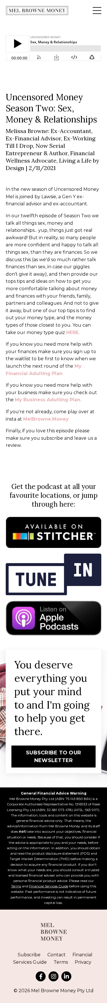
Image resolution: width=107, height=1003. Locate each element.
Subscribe (29, 954)
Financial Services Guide (48, 886)
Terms (16, 886)
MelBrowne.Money (46, 419)
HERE (72, 332)
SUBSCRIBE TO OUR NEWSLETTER (53, 756)
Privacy (83, 962)
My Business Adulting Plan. (48, 399)
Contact (56, 954)
